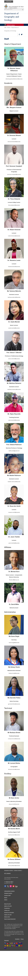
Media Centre (7, 916)
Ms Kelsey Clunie (14, 667)
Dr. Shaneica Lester (14, 260)
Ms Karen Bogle (14, 636)
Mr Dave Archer (14, 798)
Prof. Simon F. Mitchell (14, 352)
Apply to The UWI (8, 906)
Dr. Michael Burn (14, 571)
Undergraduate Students (9, 891)
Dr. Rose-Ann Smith (14, 506)
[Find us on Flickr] (11, 886)
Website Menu (11, 25)
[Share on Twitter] (21, 34)
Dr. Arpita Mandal (14, 322)
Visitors (5, 899)
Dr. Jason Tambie (14, 537)
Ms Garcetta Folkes (14, 698)
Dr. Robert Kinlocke (14, 230)
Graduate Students (8, 893)
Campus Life (7, 910)
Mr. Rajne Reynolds (14, 414)
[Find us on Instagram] (16, 886)
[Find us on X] (8, 886)
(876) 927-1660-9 (9, 881)
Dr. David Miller (14, 604)
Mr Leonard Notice (14, 763)
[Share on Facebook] (19, 35)
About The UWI (7, 903)
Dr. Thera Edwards (14, 199)
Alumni (5, 897)
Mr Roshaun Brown (14, 732)
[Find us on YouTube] (13, 886)
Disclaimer (17, 939)
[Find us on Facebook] (5, 886)
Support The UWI (7, 914)
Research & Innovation (9, 912)
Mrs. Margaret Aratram (14, 107)
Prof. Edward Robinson (14, 444)
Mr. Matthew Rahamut (14, 383)
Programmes (7, 908)
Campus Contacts (17, 870)
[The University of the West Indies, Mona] (14, 6)
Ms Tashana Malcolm (14, 291)
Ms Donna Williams (14, 859)
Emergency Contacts (8, 870)
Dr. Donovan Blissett (14, 135)
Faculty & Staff (7, 895)
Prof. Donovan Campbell (14, 166)
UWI (5, 27)
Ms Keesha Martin (14, 829)
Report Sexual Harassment (9, 919)
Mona (8, 27)
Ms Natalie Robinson (14, 475)
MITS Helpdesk (7, 873)
